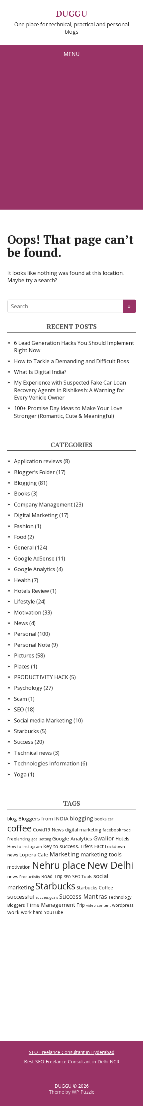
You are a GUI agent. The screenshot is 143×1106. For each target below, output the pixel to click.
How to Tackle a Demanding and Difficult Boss (71, 361)
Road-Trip (52, 876)
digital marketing (83, 829)
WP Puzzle (83, 1092)
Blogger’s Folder (34, 472)
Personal (25, 633)
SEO (19, 709)
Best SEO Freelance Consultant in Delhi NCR (71, 1061)
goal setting (41, 839)
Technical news (33, 752)
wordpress (122, 905)
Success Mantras (83, 896)
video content (98, 905)
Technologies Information (46, 763)
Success (23, 741)
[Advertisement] (71, 138)
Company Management (43, 504)
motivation (19, 867)
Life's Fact (92, 846)
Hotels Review (31, 590)
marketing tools (101, 854)
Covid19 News (48, 829)
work (13, 912)
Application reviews (38, 461)
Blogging (25, 483)
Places (22, 666)
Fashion (24, 526)
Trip (80, 905)
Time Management (50, 904)
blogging (81, 818)
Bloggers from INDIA (43, 818)
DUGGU (71, 13)
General (24, 547)
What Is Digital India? (40, 372)
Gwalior (103, 838)
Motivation (27, 612)
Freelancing (18, 839)
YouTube (53, 912)
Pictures (24, 655)
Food (20, 537)
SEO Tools (82, 876)
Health (22, 580)
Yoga (20, 774)
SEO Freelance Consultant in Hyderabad (71, 1052)
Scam (20, 698)
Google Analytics (34, 569)
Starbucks (26, 731)
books (100, 819)
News (21, 623)
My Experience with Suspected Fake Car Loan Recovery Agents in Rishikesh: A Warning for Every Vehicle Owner (70, 390)
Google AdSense (34, 558)
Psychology (28, 687)
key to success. (61, 846)
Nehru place (59, 864)
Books (22, 493)
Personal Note (32, 644)
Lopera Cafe (33, 854)
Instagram (32, 846)
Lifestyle (24, 601)
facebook (112, 830)
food (126, 830)
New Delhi (110, 865)
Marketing (64, 854)
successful (21, 896)
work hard (32, 912)
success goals (47, 897)
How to (14, 846)
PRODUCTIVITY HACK (41, 677)
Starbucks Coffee (94, 887)
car (110, 819)
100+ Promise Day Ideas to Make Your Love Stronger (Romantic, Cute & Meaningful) (68, 412)
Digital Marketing (36, 515)
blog (12, 818)
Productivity (29, 876)
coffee (19, 828)
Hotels (122, 838)
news (12, 876)
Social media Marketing (43, 720)
